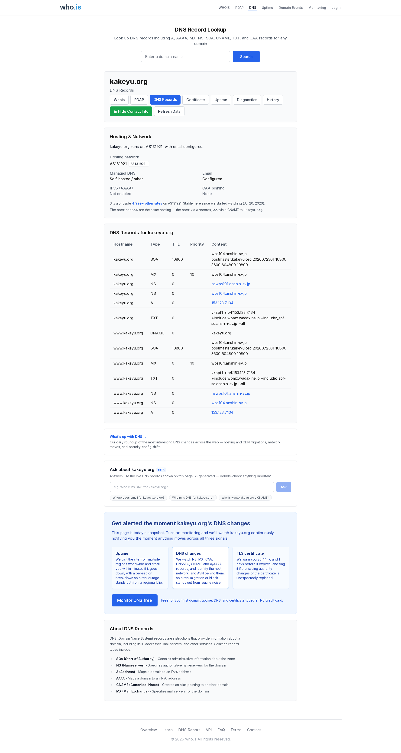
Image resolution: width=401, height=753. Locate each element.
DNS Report (189, 729)
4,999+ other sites (147, 203)
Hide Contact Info (133, 111)
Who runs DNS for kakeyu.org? (193, 497)
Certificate (195, 99)
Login (336, 8)
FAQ (221, 729)
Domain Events (291, 8)
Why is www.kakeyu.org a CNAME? (245, 497)
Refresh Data (169, 111)
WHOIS (224, 8)
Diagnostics (247, 99)
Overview (148, 729)
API (208, 729)
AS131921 (138, 164)
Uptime (267, 8)
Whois (119, 99)
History (273, 99)
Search (246, 56)
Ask (284, 487)
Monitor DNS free (134, 600)
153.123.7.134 (222, 303)
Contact (254, 729)
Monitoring (317, 8)
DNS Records (165, 99)
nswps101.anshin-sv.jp (230, 284)
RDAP (239, 8)
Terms (236, 729)
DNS (252, 8)
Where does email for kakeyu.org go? (138, 497)
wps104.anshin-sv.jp (229, 293)
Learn (167, 729)
